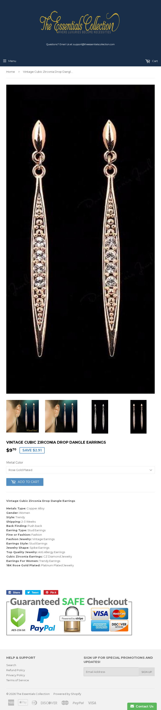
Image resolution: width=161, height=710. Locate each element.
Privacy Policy (15, 675)
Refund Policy (15, 670)
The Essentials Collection (33, 694)
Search (11, 665)
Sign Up (147, 671)
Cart (154, 61)
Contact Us (144, 706)
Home (10, 71)
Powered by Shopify (67, 694)
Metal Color (14, 462)
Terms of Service (17, 680)
